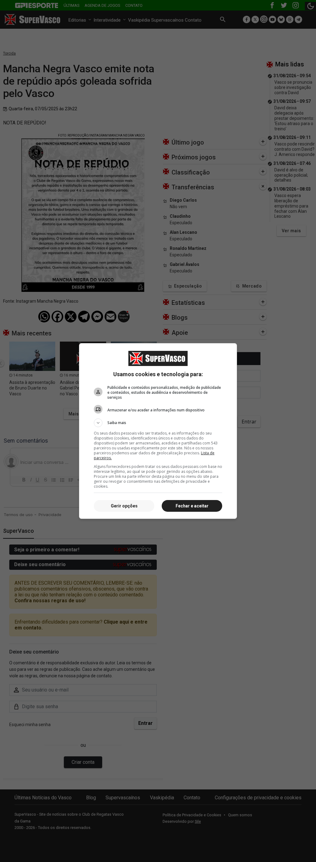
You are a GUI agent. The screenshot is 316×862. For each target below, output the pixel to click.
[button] (158, 422)
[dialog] (158, 431)
